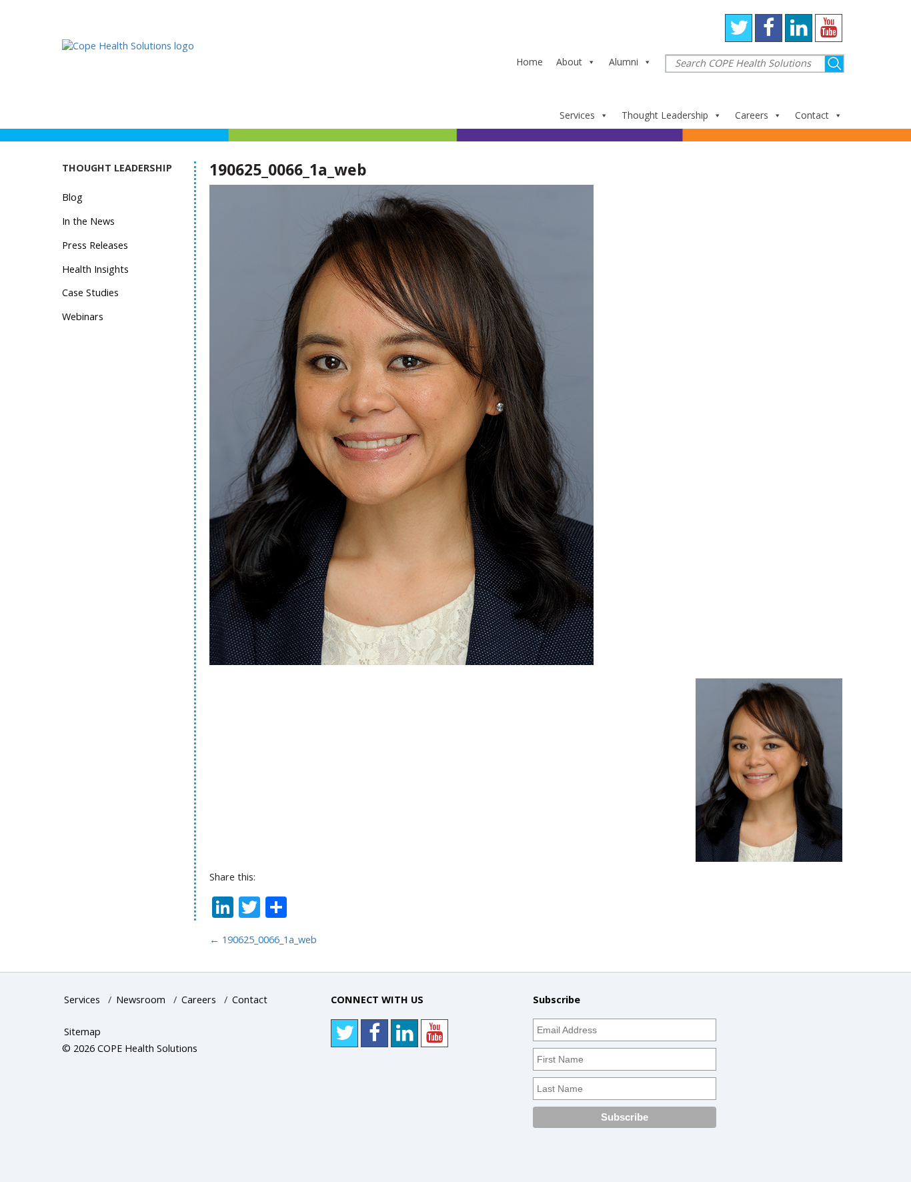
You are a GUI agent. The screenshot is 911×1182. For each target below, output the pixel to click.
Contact (812, 115)
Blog (72, 197)
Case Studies (90, 292)
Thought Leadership (665, 115)
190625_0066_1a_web (263, 939)
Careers (751, 115)
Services (577, 115)
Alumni (623, 61)
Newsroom (140, 999)
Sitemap (82, 1031)
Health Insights (95, 269)
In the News (88, 221)
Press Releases (95, 245)
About (569, 61)
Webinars (82, 316)
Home (529, 61)
